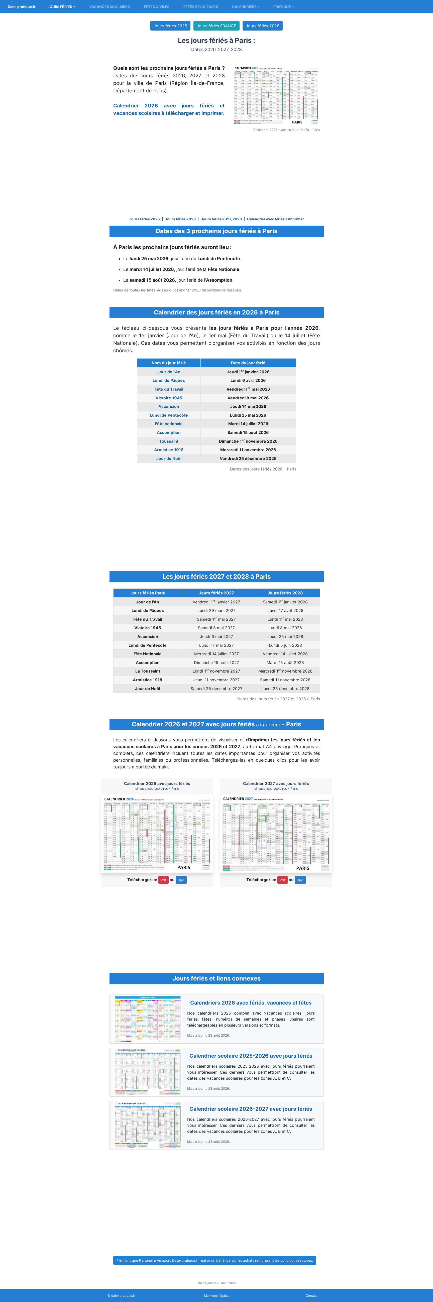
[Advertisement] (216, 175)
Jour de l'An (168, 371)
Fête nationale (169, 423)
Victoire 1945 (169, 397)
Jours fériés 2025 (170, 25)
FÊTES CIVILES (156, 7)
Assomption (169, 432)
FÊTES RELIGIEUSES (200, 7)
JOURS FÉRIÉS (60, 7)
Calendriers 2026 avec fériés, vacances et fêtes (251, 1003)
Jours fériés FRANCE (216, 25)
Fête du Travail (169, 389)
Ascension (168, 406)
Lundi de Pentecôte (169, 415)
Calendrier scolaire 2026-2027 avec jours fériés (250, 1109)
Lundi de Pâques (169, 380)
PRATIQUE (282, 7)
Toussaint (168, 441)
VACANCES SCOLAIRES (109, 7)
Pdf (163, 880)
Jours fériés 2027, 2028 (221, 219)
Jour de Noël (168, 458)
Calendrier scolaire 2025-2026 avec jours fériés (250, 1056)
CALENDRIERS (244, 7)
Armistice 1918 (169, 449)
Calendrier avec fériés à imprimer (275, 219)
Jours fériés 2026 (262, 25)
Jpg (181, 880)
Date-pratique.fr (22, 7)
